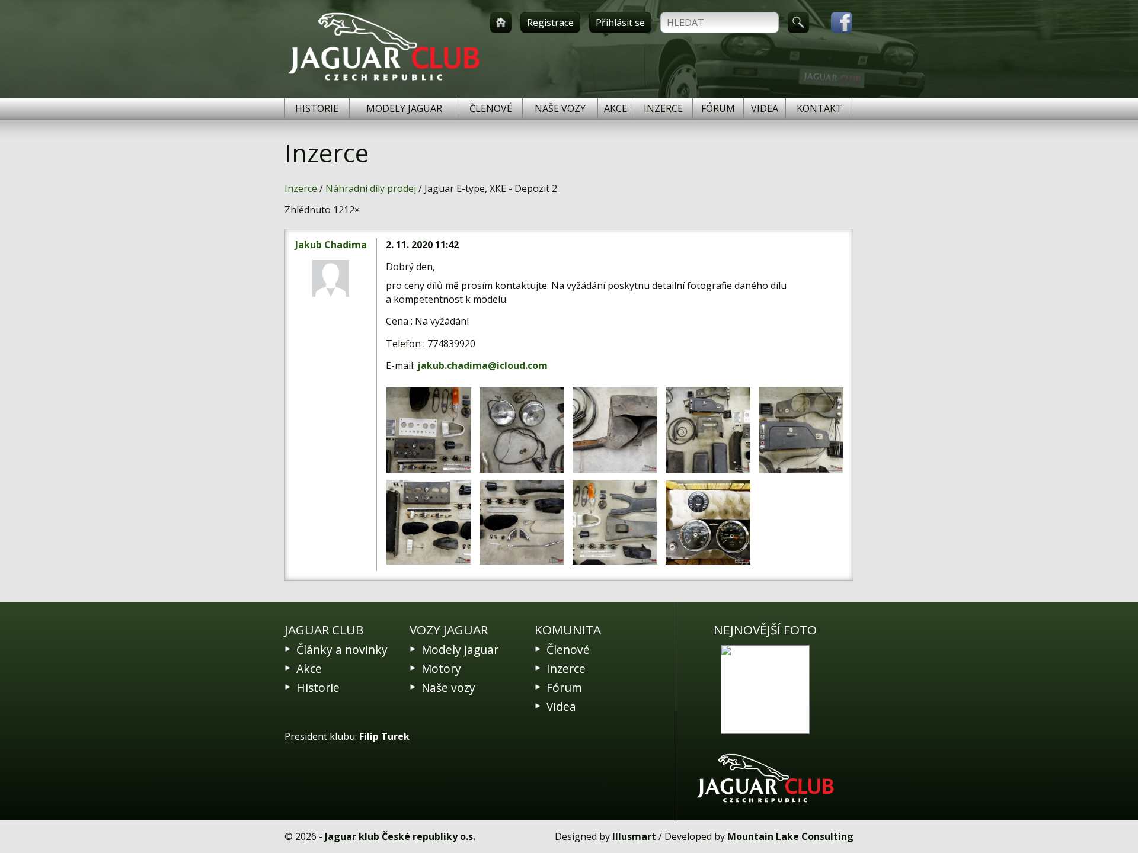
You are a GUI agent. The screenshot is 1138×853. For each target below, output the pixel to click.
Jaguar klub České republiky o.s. (400, 836)
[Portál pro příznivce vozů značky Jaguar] (383, 80)
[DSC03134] (428, 522)
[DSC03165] (708, 522)
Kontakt (819, 108)
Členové (490, 108)
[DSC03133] (801, 429)
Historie (316, 108)
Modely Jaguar (404, 108)
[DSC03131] (708, 429)
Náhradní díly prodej (370, 188)
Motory (441, 668)
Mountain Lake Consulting (790, 836)
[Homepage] (501, 22)
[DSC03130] (615, 429)
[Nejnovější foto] (765, 689)
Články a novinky (342, 650)
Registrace (550, 22)
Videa (764, 108)
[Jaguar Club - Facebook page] (835, 22)
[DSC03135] (522, 522)
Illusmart (634, 836)
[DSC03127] (522, 429)
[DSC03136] (428, 429)
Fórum (718, 108)
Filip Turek (384, 736)
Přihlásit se (620, 22)
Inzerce (663, 108)
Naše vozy (560, 108)
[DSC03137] (615, 522)
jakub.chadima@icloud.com (482, 365)
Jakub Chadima (331, 244)
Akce (615, 108)
